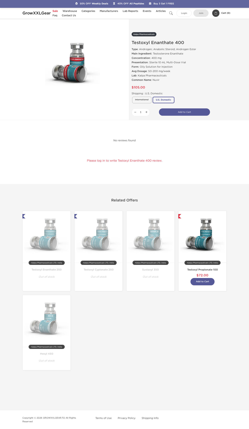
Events (147, 11)
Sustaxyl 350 (150, 269)
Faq (54, 15)
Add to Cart (184, 112)
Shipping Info (150, 418)
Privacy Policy (126, 418)
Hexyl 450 (46, 353)
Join (201, 13)
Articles (161, 11)
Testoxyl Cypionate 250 (99, 269)
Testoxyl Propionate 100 (202, 269)
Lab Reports (130, 11)
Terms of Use (103, 418)
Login (184, 13)
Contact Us (69, 15)
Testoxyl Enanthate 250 (47, 269)
